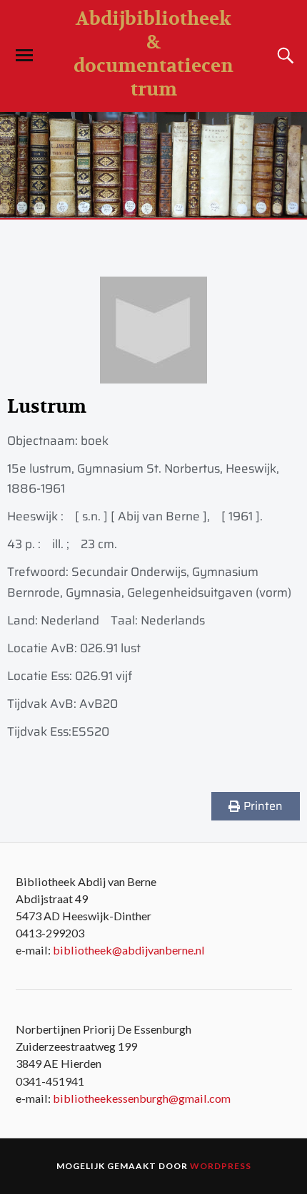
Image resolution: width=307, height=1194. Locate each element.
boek (95, 440)
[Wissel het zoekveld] (283, 55)
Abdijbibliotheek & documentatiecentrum (153, 54)
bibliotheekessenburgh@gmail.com (142, 1098)
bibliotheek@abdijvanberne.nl (129, 950)
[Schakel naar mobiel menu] (24, 55)
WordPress (220, 1165)
